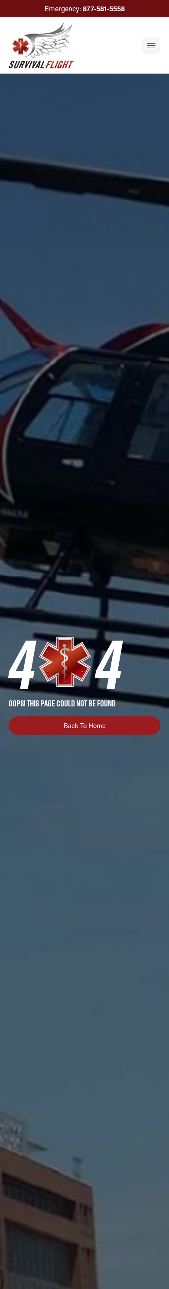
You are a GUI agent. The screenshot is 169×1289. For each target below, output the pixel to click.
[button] (151, 45)
